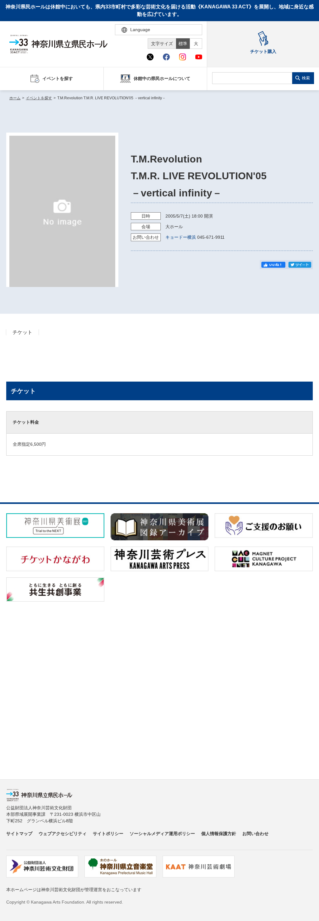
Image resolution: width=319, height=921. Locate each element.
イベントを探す (39, 98)
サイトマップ (19, 833)
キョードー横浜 (180, 237)
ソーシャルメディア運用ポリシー (162, 833)
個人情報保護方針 (218, 833)
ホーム (15, 98)
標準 (183, 43)
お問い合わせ (255, 833)
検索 (306, 78)
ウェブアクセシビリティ (63, 833)
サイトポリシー (108, 833)
